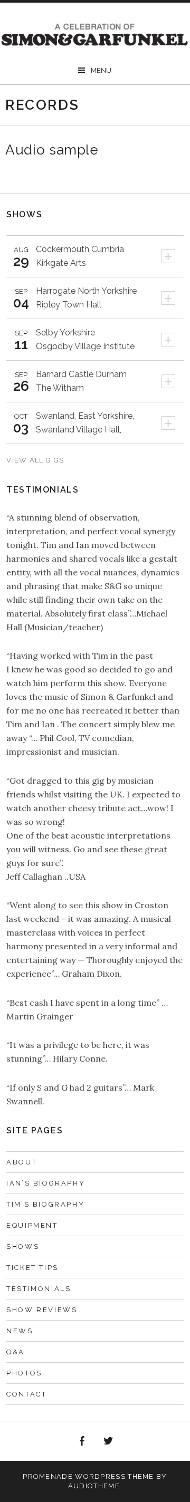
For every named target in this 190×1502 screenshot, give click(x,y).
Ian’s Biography (45, 1183)
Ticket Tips (32, 1268)
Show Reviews (41, 1310)
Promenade (48, 1476)
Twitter (108, 1441)
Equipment (32, 1225)
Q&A (15, 1352)
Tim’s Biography (45, 1204)
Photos (24, 1373)
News (19, 1331)
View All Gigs (35, 460)
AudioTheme (94, 1486)
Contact (26, 1394)
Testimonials (38, 1289)
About (21, 1162)
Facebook (81, 1441)
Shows (22, 1246)
